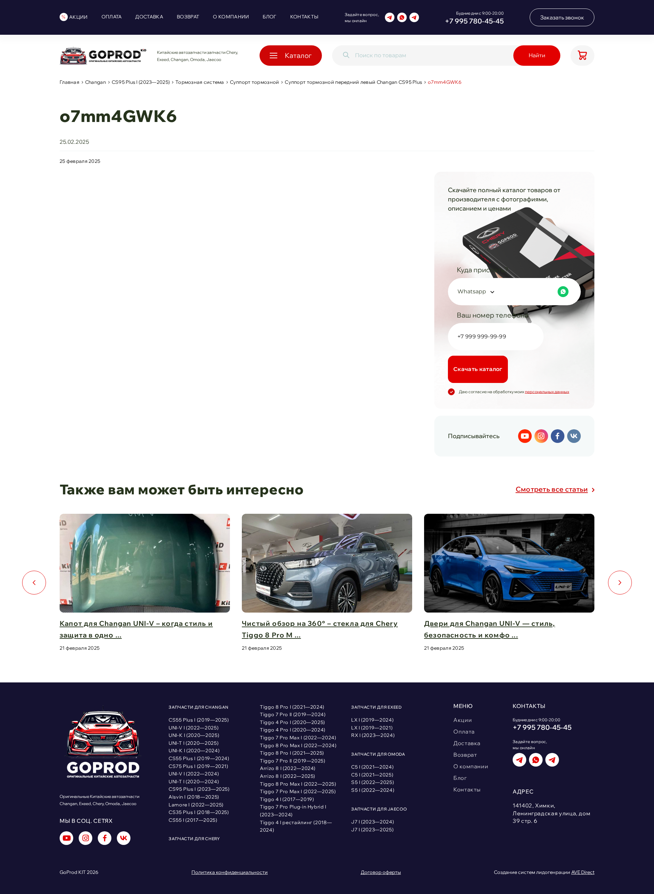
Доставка (149, 17)
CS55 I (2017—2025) (193, 820)
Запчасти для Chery (194, 838)
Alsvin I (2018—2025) (194, 797)
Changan (95, 82)
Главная (69, 82)
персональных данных (547, 391)
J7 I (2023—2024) (372, 822)
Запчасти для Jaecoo (379, 809)
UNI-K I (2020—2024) (194, 750)
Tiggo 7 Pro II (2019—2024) (293, 714)
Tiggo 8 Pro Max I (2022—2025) (298, 784)
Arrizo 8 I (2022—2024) (287, 768)
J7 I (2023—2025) (372, 830)
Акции (78, 17)
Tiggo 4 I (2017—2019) (287, 799)
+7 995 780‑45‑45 (474, 21)
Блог (269, 17)
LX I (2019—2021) (371, 728)
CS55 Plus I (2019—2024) (199, 758)
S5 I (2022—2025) (372, 782)
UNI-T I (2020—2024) (194, 782)
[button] (34, 583)
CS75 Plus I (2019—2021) (198, 766)
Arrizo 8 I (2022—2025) (287, 776)
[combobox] (514, 291)
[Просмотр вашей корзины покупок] (582, 55)
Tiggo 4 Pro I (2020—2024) (292, 730)
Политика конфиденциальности (229, 872)
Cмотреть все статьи (552, 489)
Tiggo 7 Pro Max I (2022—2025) (298, 791)
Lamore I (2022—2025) (196, 805)
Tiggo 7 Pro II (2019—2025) (292, 761)
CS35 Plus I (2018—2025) (199, 812)
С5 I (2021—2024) (372, 767)
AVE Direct (582, 872)
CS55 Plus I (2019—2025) (199, 720)
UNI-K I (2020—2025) (194, 735)
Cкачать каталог (477, 369)
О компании (231, 17)
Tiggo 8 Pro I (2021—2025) (292, 753)
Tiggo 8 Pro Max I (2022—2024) (298, 745)
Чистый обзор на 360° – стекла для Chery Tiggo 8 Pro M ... (320, 629)
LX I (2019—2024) (372, 720)
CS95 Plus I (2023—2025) (141, 82)
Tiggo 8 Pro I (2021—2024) (292, 707)
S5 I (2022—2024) (372, 790)
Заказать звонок (562, 17)
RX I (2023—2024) (372, 735)
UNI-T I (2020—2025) (193, 743)
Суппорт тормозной (254, 82)
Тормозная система (199, 82)
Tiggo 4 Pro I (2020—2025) (292, 722)
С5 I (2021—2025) (372, 775)
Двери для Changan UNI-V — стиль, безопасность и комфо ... (489, 629)
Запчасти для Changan (199, 707)
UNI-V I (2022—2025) (193, 728)
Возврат (188, 17)
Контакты (304, 17)
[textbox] (513, 291)
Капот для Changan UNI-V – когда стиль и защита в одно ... (136, 629)
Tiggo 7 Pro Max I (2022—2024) (298, 738)
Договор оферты (381, 872)
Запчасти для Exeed (376, 707)
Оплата (112, 17)
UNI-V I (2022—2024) (194, 774)
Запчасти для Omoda (378, 754)
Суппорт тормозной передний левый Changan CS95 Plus (353, 82)
